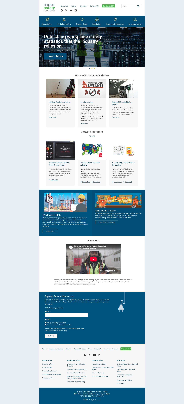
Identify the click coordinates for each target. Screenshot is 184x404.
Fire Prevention (86, 102)
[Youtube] (71, 10)
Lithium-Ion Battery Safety (60, 102)
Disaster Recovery (98, 373)
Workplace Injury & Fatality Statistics (76, 365)
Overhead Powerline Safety (76, 382)
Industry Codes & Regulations (77, 369)
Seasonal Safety (47, 378)
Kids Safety (96, 24)
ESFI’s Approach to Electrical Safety (126, 370)
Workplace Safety (64, 24)
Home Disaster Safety (99, 364)
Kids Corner (120, 383)
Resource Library (135, 24)
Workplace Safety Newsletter (56, 322)
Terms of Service (57, 330)
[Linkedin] (75, 10)
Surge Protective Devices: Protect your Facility (59, 163)
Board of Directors (80, 349)
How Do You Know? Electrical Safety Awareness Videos (76, 377)
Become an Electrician (111, 349)
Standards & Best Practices (76, 373)
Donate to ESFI (108, 6)
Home (44, 349)
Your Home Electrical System (51, 374)
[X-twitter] (66, 10)
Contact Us (94, 6)
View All (92, 136)
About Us (64, 6)
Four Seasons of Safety (124, 380)
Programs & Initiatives (115, 24)
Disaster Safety (82, 24)
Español (83, 6)
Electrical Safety (47, 364)
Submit (51, 336)
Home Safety (47, 24)
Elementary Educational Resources (124, 376)
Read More (52, 117)
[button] (89, 68)
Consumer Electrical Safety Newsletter (59, 325)
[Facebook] (62, 10)
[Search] (138, 6)
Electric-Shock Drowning (100, 376)
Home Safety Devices (49, 371)
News (74, 6)
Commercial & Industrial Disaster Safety (103, 368)
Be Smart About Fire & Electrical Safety (127, 365)
